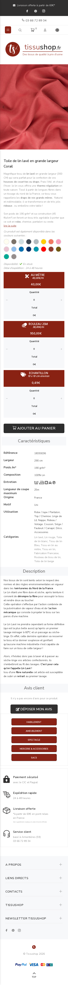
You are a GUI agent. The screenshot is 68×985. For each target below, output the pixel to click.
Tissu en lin (48, 549)
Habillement (34, 722)
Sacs (34, 757)
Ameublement (34, 731)
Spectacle (34, 739)
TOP (34, 977)
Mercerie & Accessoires (34, 748)
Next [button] (64, 107)
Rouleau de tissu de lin (47, 557)
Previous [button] (3, 107)
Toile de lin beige (44, 561)
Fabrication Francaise (46, 553)
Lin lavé (38, 537)
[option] (34, 107)
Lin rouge (49, 537)
